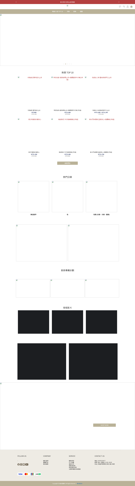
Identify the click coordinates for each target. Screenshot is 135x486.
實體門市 (45, 462)
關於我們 (45, 461)
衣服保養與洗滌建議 (74, 469)
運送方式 (71, 464)
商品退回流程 (73, 467)
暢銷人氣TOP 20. (57, 11)
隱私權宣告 (79, 483)
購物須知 (71, 461)
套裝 (74, 11)
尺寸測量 (71, 462)
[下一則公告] (119, 2)
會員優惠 (45, 464)
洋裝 (68, 11)
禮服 (81, 11)
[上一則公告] (16, 2)
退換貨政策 (72, 466)
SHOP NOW (104, 425)
